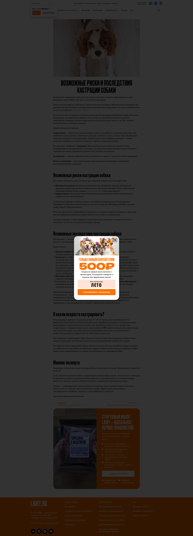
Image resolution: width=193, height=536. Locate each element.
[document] (96, 268)
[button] (115, 240)
